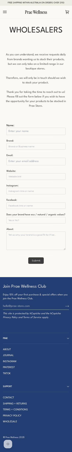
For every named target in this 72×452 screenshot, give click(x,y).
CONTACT (8, 397)
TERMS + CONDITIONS (15, 409)
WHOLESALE (10, 421)
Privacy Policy (10, 317)
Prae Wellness (12, 437)
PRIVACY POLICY (12, 416)
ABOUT (7, 349)
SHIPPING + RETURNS (15, 404)
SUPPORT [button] (7, 386)
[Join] (64, 306)
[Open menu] (8, 12)
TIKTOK (7, 373)
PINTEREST (9, 367)
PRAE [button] (5, 338)
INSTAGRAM (9, 361)
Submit (36, 260)
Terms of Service (32, 317)
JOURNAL (8, 355)
